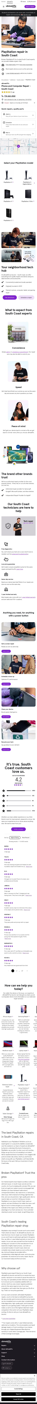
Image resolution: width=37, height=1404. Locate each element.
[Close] (35, 1376)
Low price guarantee (23, 1059)
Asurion (3, 1)
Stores (24, 1)
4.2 (13, 92)
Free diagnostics (11, 64)
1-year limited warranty (13, 73)
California (12, 80)
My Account (32, 1)
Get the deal (27, 15)
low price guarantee (26, 64)
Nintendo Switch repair (7, 1086)
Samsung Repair (23, 1016)
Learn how (19, 569)
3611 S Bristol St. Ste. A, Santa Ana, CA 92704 (17, 99)
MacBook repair (7, 1050)
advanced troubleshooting (20, 554)
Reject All (18, 1394)
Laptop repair (23, 1050)
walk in (8, 352)
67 (22, 971)
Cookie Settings (18, 1389)
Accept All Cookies (18, 1399)
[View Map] (18, 146)
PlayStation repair (23, 1085)
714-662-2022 (9, 96)
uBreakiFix (10, 1)
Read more (29, 866)
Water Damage (7, 1113)
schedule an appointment (20, 352)
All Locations (4, 80)
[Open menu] (3, 6)
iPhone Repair (7, 1016)
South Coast (20, 80)
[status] (18, 850)
